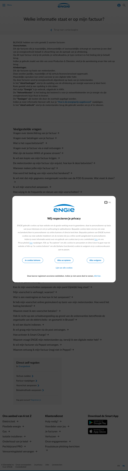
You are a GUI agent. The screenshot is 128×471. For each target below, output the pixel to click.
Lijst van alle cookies (64, 268)
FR (106, 202)
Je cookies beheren (32, 260)
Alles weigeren (95, 260)
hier (96, 239)
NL (110, 202)
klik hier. (97, 276)
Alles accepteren (64, 260)
